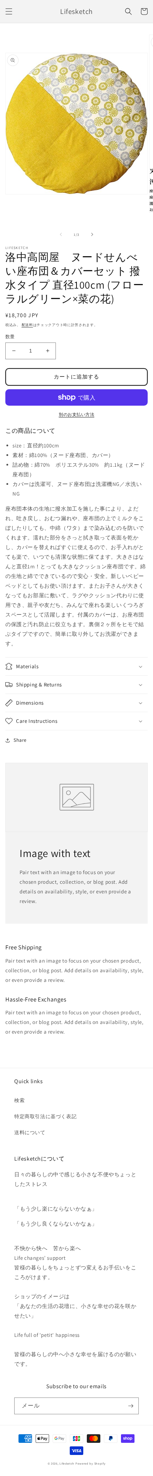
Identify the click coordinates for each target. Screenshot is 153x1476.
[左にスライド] (61, 234)
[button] (9, 11)
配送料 (27, 325)
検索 (19, 1100)
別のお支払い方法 (76, 414)
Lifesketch (66, 1463)
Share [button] (20, 740)
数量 (10, 337)
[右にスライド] (92, 234)
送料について (30, 1132)
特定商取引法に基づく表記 (45, 1116)
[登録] (130, 1406)
